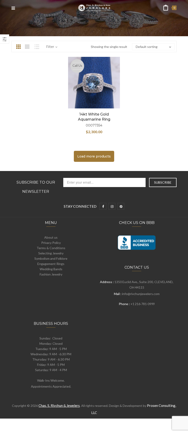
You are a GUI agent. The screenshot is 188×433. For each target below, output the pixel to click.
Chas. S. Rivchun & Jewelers (59, 405)
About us (51, 237)
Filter (50, 47)
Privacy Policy (51, 243)
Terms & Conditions (51, 248)
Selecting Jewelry (51, 253)
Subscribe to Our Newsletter (36, 187)
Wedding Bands (51, 269)
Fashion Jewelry (51, 274)
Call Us (77, 65)
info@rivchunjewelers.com (141, 294)
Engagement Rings (50, 264)
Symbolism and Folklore (50, 258)
